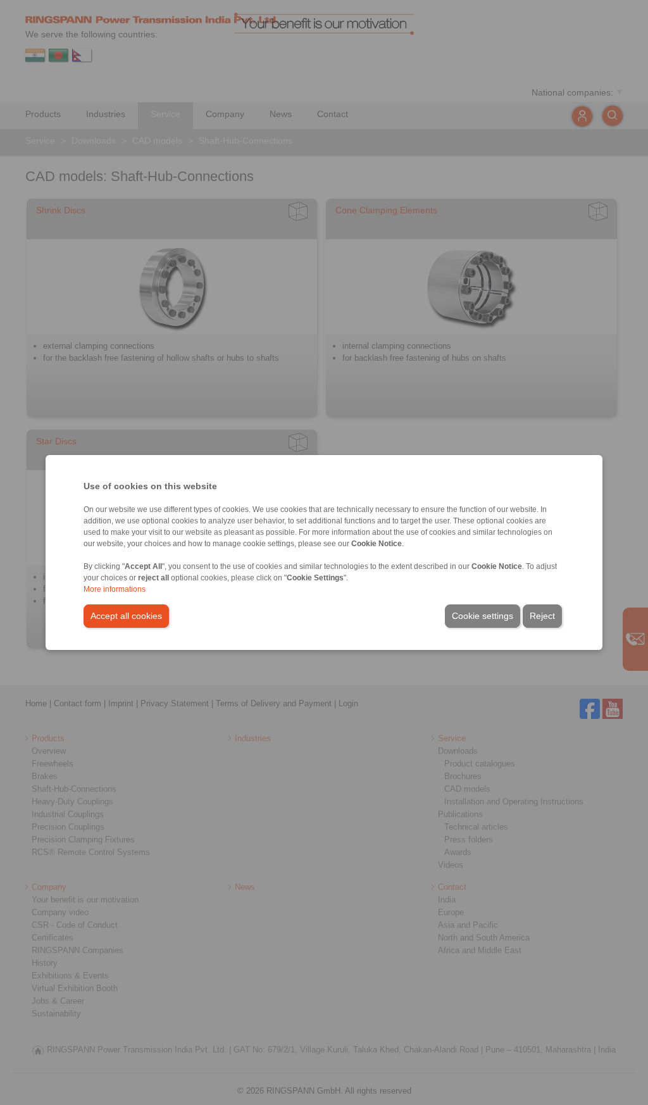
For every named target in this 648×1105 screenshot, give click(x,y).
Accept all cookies (126, 616)
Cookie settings (482, 616)
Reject (542, 616)
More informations (115, 589)
